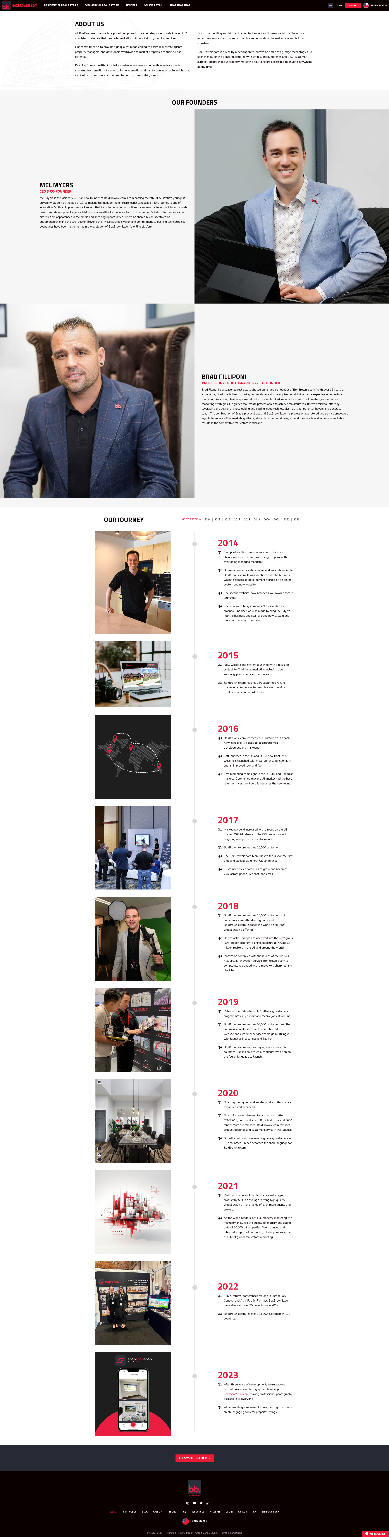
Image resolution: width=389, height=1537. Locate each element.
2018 (247, 519)
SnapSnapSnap (270, 1512)
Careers (243, 1512)
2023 (296, 519)
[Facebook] (181, 1503)
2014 (208, 519)
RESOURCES (197, 1512)
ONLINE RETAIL (153, 5)
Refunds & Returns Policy (179, 1532)
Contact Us (130, 1512)
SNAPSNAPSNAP (179, 5)
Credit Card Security (206, 1532)
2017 (237, 519)
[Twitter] (201, 1503)
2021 (277, 519)
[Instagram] (187, 1503)
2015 (217, 519)
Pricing (172, 1512)
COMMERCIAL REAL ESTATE (102, 5)
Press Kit (215, 1512)
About (114, 1512)
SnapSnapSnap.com (236, 1394)
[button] (330, 5)
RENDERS (131, 5)
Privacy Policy (154, 1532)
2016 (227, 519)
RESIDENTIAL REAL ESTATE (61, 5)
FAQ (184, 1512)
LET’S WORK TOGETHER (193, 1458)
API (254, 1512)
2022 (287, 519)
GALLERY (157, 1512)
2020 (267, 519)
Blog (145, 1512)
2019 (257, 519)
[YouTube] (194, 1503)
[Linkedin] (207, 1503)
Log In (229, 1512)
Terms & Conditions (231, 1532)
